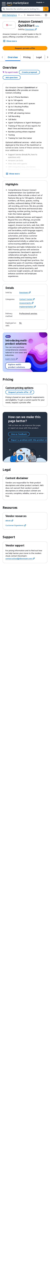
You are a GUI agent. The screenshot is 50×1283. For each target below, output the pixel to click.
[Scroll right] (47, 57)
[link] (34, 15)
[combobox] (22, 9)
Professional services (28, 313)
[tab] (12, 57)
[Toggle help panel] (46, 15)
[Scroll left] (2, 57)
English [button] (39, 2)
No (20, 323)
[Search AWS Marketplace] (45, 9)
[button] (37, 26)
